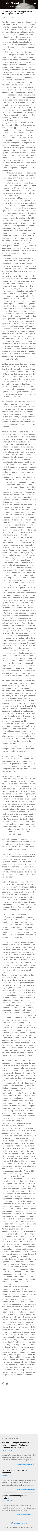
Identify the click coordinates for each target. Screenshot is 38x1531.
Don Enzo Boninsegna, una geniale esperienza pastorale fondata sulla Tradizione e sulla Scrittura (16, 1445)
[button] (35, 12)
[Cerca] (35, 4)
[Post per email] (6, 1384)
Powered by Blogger (20, 1523)
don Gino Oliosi (14, 3)
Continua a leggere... (26, 1464)
